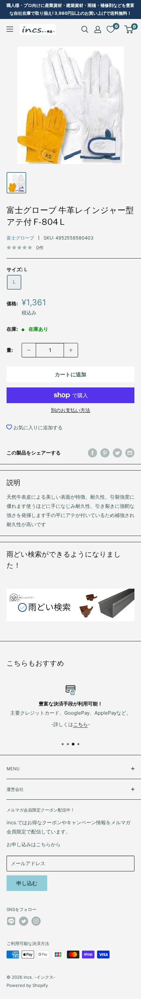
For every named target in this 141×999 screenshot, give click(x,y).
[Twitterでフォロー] (23, 921)
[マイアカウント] (97, 29)
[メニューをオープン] (10, 29)
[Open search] (85, 29)
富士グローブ (20, 238)
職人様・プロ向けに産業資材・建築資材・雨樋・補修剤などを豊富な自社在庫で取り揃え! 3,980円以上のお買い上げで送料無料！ (70, 9)
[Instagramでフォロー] (36, 921)
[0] (129, 29)
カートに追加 (70, 374)
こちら (80, 724)
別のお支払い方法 (70, 410)
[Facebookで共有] (92, 452)
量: (10, 350)
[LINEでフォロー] (11, 922)
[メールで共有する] (129, 452)
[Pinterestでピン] (105, 452)
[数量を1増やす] (71, 350)
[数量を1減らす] (29, 350)
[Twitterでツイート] (117, 452)
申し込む (26, 883)
